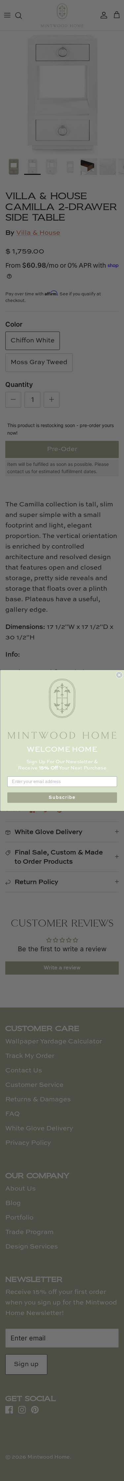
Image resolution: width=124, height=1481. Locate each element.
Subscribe (62, 797)
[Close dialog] (119, 675)
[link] (62, 709)
